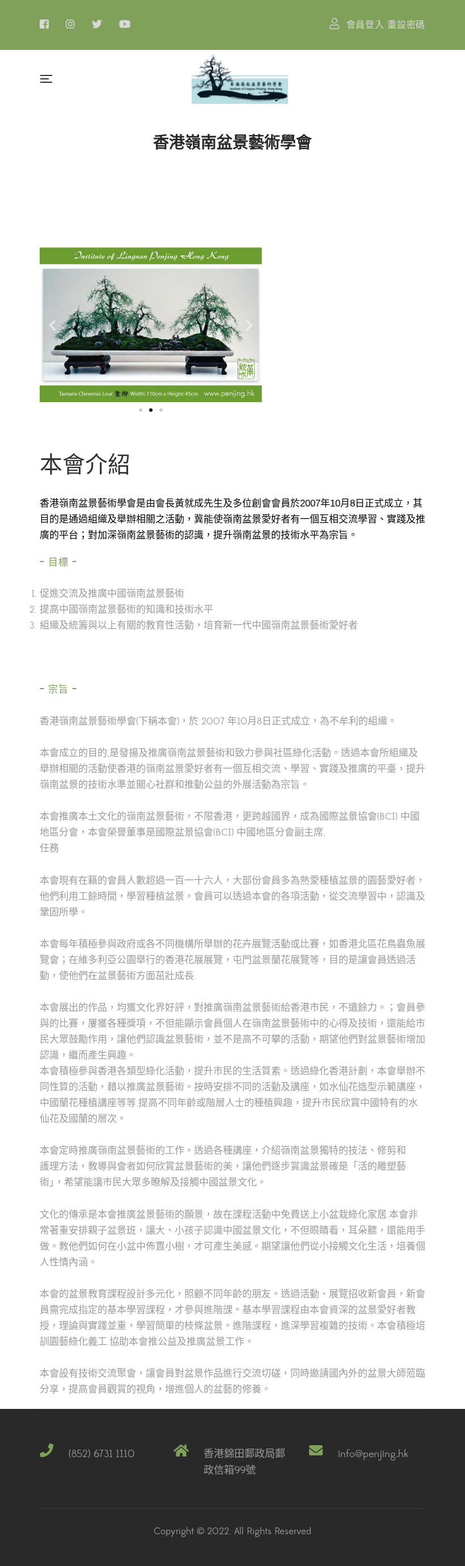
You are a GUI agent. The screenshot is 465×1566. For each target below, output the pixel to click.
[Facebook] (44, 24)
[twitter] (97, 24)
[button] (140, 410)
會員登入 (365, 25)
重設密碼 (406, 25)
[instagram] (70, 24)
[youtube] (124, 24)
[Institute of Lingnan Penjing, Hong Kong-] (240, 78)
